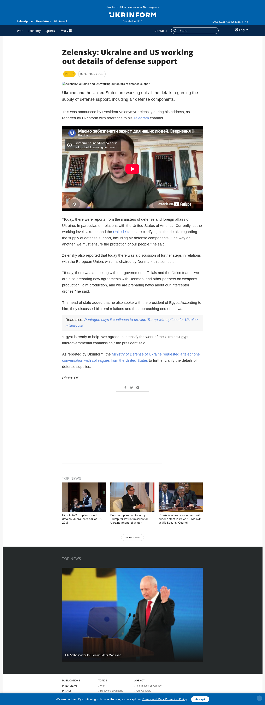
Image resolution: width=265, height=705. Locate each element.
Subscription (25, 21)
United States (124, 232)
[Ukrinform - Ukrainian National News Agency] (132, 14)
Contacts (161, 31)
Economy (34, 31)
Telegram (141, 118)
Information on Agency (148, 685)
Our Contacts (143, 690)
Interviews (69, 685)
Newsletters (43, 21)
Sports (50, 31)
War (20, 31)
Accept (200, 699)
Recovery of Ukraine (111, 690)
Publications (71, 680)
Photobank (61, 21)
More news (132, 537)
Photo (66, 690)
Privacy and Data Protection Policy (164, 699)
